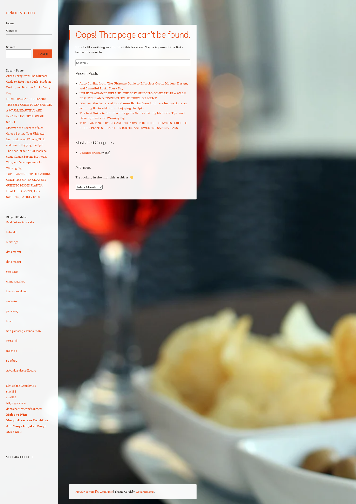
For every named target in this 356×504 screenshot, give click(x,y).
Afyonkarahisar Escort (21, 370)
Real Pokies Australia (20, 222)
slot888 (11, 391)
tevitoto (11, 301)
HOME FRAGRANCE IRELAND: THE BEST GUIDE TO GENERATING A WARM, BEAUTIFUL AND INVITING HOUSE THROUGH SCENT (29, 110)
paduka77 (12, 311)
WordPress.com (145, 491)
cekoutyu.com (20, 12)
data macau (13, 252)
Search (10, 47)
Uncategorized (90, 152)
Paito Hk (12, 341)
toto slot (12, 232)
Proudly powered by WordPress (93, 491)
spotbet (11, 360)
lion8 (9, 321)
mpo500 (11, 351)
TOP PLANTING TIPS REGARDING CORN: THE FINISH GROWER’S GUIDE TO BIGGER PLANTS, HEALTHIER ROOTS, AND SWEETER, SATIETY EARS (28, 185)
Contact (11, 31)
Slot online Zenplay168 (21, 386)
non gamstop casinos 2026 (23, 331)
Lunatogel (12, 242)
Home (10, 23)
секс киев (12, 271)
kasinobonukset (16, 291)
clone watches (15, 281)
